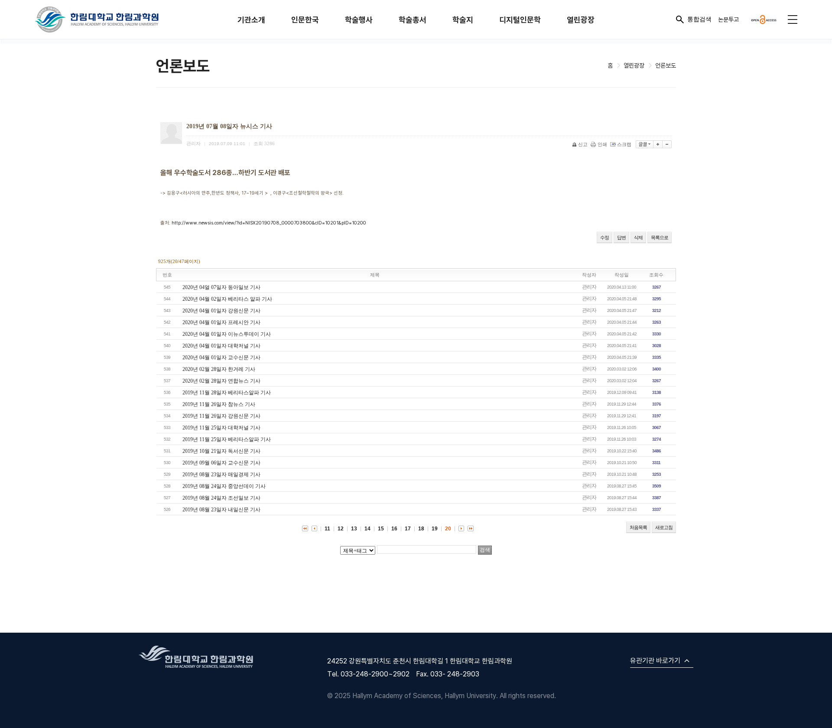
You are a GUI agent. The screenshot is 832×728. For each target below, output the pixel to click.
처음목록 (638, 527)
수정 (604, 237)
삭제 (638, 237)
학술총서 (412, 19)
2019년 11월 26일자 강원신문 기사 (221, 416)
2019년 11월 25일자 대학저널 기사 (221, 428)
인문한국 (305, 19)
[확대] (658, 144)
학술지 (462, 19)
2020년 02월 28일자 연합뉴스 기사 (221, 381)
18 (421, 529)
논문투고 (728, 19)
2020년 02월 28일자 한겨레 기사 (218, 369)
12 (341, 529)
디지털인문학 (520, 19)
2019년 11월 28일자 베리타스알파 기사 (226, 393)
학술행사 (359, 19)
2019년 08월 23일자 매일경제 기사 (221, 474)
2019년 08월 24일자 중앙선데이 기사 (224, 486)
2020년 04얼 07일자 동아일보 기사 (221, 287)
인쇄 (602, 144)
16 (394, 529)
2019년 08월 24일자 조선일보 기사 (221, 498)
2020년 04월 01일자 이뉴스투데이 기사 (226, 334)
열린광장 (581, 19)
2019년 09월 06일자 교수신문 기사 (221, 463)
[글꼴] (644, 144)
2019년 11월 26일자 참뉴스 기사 (218, 404)
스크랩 (624, 144)
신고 (583, 144)
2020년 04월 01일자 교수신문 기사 (221, 357)
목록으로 (659, 237)
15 (381, 529)
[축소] (667, 144)
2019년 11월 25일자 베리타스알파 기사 (226, 439)
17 (408, 529)
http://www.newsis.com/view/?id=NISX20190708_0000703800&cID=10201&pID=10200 (269, 222)
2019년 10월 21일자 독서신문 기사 (221, 451)
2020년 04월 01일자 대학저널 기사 (221, 346)
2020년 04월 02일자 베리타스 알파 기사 (227, 299)
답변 (621, 237)
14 (367, 529)
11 (327, 529)
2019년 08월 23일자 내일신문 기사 (221, 510)
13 (354, 529)
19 (435, 529)
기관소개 (251, 19)
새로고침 (664, 527)
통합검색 (699, 19)
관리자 (589, 287)
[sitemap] (792, 19)
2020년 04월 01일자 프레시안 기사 (221, 322)
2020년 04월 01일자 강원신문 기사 (221, 311)
